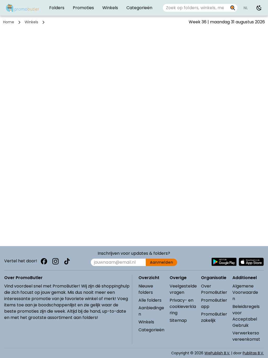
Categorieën (151, 330)
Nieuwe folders (145, 289)
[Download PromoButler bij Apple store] (251, 262)
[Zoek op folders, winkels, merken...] (233, 8)
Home (8, 22)
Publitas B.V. (253, 353)
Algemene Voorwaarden (245, 292)
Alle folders (149, 300)
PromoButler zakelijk (214, 317)
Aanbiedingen (151, 311)
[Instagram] (55, 261)
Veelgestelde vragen (183, 289)
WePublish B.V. (217, 353)
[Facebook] (44, 261)
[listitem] (57, 8)
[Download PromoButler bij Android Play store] (224, 262)
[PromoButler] (22, 8)
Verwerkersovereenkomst (246, 336)
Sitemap (178, 320)
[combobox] (195, 8)
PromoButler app (214, 303)
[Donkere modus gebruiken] (259, 8)
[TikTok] (67, 261)
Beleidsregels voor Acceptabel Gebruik (246, 315)
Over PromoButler (214, 289)
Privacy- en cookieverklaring (183, 306)
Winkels (31, 22)
